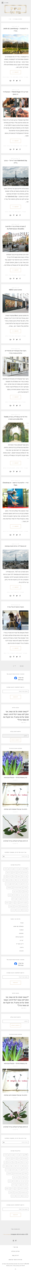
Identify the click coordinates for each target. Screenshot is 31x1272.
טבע (9, 880)
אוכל (21, 145)
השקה (18, 876)
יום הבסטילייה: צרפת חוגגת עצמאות (15, 546)
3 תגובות (15, 811)
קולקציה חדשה (23, 902)
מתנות (25, 891)
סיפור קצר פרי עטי (22, 895)
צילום (13, 898)
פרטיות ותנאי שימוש (15, 1259)
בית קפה (9, 872)
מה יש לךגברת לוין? (20, 679)
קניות (12, 902)
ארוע (19, 872)
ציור (18, 898)
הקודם (22, 665)
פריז (11, 77)
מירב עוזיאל (9, 1265)
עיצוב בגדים (24, 898)
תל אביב (19, 910)
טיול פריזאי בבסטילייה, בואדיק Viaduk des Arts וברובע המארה (15, 418)
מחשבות (13, 883)
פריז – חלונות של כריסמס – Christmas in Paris (15, 484)
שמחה (11, 906)
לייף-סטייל (16, 592)
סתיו (15, 895)
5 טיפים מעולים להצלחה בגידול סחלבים (15, 841)
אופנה (5, 868)
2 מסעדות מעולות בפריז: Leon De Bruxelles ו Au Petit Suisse (15, 227)
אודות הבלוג (15, 1251)
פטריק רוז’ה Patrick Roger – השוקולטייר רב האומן (15, 93)
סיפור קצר (15, 891)
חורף (13, 880)
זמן (14, 876)
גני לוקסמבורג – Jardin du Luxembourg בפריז (15, 29)
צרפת (8, 77)
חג (5, 876)
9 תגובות (15, 780)
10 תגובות (15, 843)
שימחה (16, 906)
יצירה (19, 883)
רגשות (7, 902)
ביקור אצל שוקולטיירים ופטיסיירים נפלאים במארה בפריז (15, 352)
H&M (26, 868)
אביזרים (16, 868)
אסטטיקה (25, 872)
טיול (5, 880)
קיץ (17, 902)
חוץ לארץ (19, 880)
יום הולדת (24, 883)
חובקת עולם (16, 77)
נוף (21, 891)
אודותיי (15, 1247)
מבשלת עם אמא (19, 926)
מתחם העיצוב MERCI (15, 290)
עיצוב (13, 336)
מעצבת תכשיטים (18, 887)
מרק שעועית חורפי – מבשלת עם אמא (15, 777)
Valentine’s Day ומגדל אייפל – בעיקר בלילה (15, 161)
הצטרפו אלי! (6, 1234)
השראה (21, 77)
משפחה (9, 887)
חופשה (25, 880)
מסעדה (25, 887)
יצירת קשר (15, 1255)
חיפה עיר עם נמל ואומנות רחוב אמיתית (15, 809)
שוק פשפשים (24, 906)
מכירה (7, 883)
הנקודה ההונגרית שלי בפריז (15, 607)
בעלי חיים (24, 876)
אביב (22, 868)
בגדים (14, 872)
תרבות (4, 77)
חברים (9, 876)
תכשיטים (25, 910)
